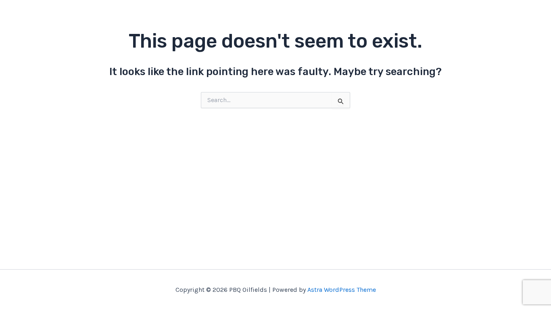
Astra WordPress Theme (341, 289)
